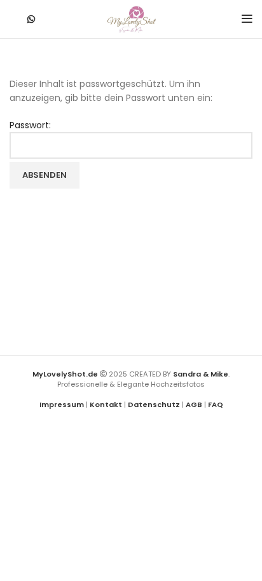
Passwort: (30, 125)
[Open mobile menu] (247, 19)
